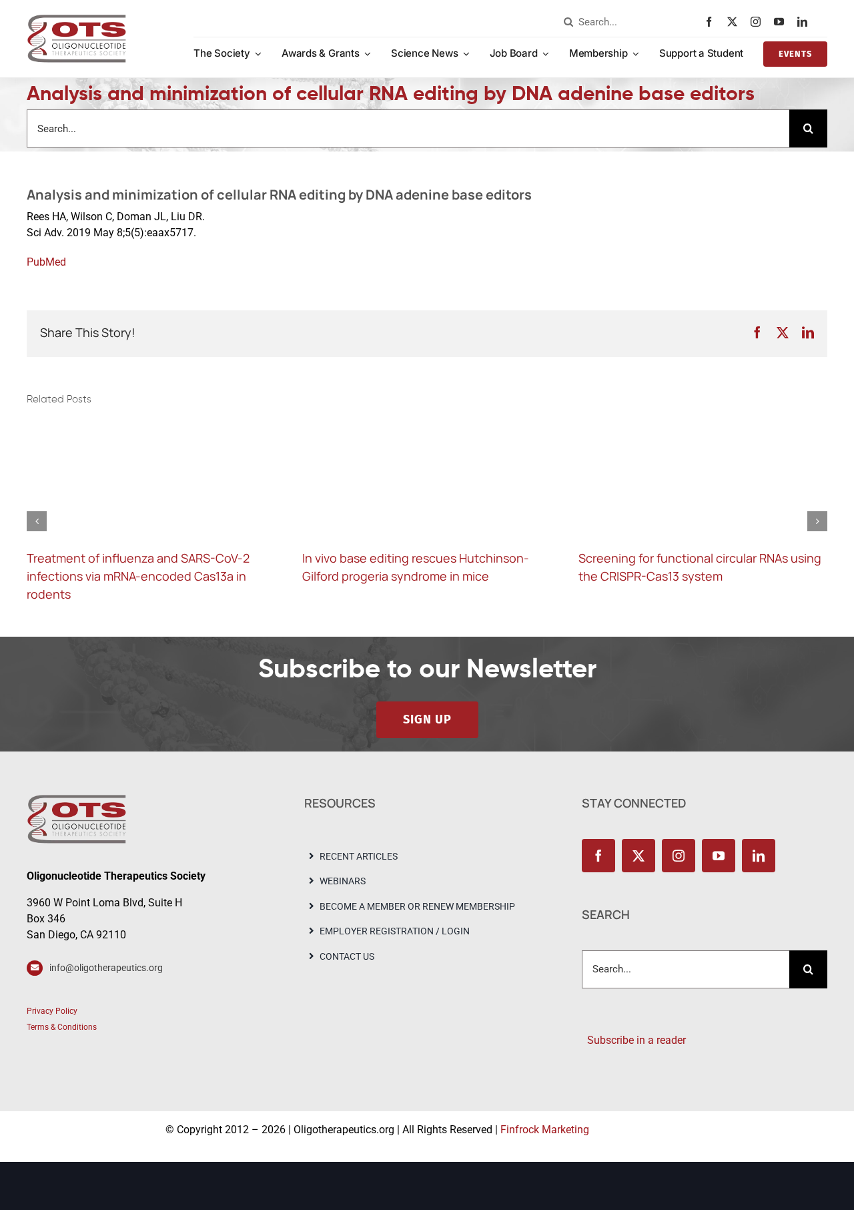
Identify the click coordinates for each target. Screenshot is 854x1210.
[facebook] (712, 21)
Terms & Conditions (62, 1027)
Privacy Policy (52, 1011)
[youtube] (782, 21)
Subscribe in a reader (634, 1040)
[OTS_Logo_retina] (77, 19)
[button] (37, 521)
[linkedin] (805, 21)
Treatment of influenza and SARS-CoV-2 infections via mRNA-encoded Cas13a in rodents (138, 576)
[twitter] (735, 21)
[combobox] (631, 22)
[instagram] (759, 21)
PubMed (46, 262)
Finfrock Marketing (544, 1129)
